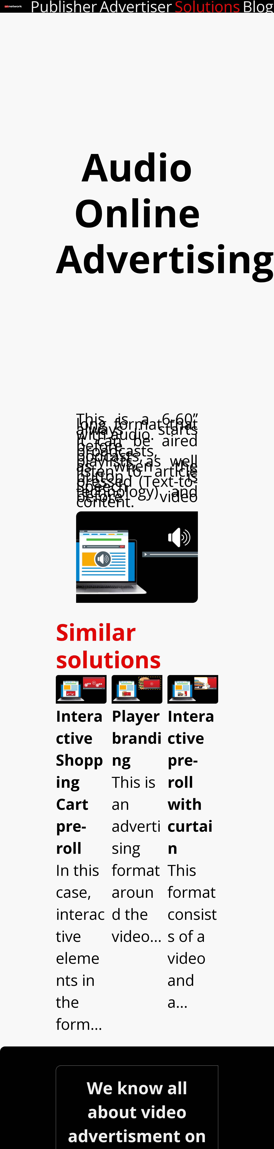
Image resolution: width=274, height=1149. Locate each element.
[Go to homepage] (15, 6)
